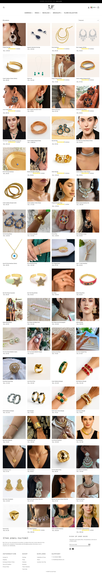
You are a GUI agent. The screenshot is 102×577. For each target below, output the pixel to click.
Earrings (24, 557)
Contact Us (5, 557)
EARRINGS (28, 13)
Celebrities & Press (41, 557)
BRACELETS (57, 13)
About (38, 559)
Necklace (24, 562)
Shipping (5, 559)
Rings (23, 559)
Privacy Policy (6, 566)
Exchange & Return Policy (9, 562)
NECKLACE (46, 13)
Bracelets (24, 564)
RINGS (37, 13)
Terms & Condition (7, 564)
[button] (11, 49)
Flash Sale (24, 569)
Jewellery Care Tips (41, 562)
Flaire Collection (70, 13)
